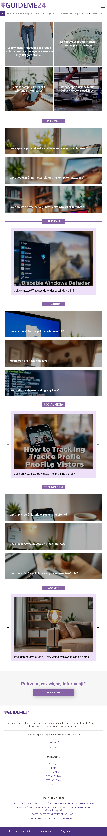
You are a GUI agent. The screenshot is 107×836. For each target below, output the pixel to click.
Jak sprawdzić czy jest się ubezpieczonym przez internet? (46, 207)
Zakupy (53, 587)
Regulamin (66, 831)
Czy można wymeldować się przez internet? (37, 544)
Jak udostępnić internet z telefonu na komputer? (29, 88)
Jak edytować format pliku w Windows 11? (36, 331)
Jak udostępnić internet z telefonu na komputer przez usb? (47, 177)
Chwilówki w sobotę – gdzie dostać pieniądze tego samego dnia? (78, 43)
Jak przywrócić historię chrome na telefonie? (38, 514)
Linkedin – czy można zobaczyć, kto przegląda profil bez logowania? (53, 803)
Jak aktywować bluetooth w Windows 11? (53, 818)
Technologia (53, 487)
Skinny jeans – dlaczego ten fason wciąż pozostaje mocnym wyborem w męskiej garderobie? (29, 51)
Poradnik (53, 304)
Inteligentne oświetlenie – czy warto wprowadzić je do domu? (52, 657)
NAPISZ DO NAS (53, 692)
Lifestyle (53, 221)
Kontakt (53, 747)
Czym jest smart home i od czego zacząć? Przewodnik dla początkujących (46, 13)
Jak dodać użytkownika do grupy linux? (34, 390)
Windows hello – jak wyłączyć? (29, 360)
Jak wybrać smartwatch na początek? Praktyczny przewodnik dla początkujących (53, 809)
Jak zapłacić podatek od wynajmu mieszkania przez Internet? (48, 148)
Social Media (53, 404)
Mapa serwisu (45, 831)
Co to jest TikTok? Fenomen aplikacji (53, 814)
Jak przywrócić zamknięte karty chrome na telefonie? (43, 573)
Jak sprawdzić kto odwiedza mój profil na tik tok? (44, 473)
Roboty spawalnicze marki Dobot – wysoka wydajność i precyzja (77, 88)
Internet (53, 121)
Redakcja (53, 742)
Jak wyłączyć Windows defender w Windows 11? (44, 290)
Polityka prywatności (19, 831)
